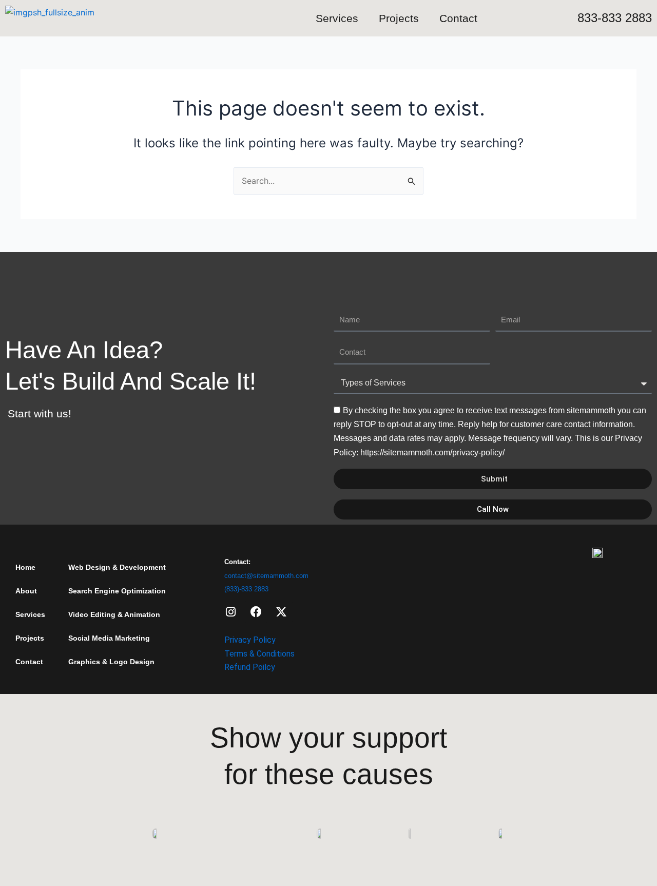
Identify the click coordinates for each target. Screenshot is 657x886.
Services (337, 18)
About (26, 591)
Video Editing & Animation (114, 614)
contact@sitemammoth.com (266, 576)
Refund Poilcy (249, 667)
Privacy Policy (250, 640)
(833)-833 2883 (246, 589)
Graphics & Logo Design (111, 662)
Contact (458, 18)
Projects (399, 18)
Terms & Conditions (259, 654)
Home (25, 567)
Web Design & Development (117, 567)
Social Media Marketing (109, 638)
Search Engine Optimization (117, 591)
